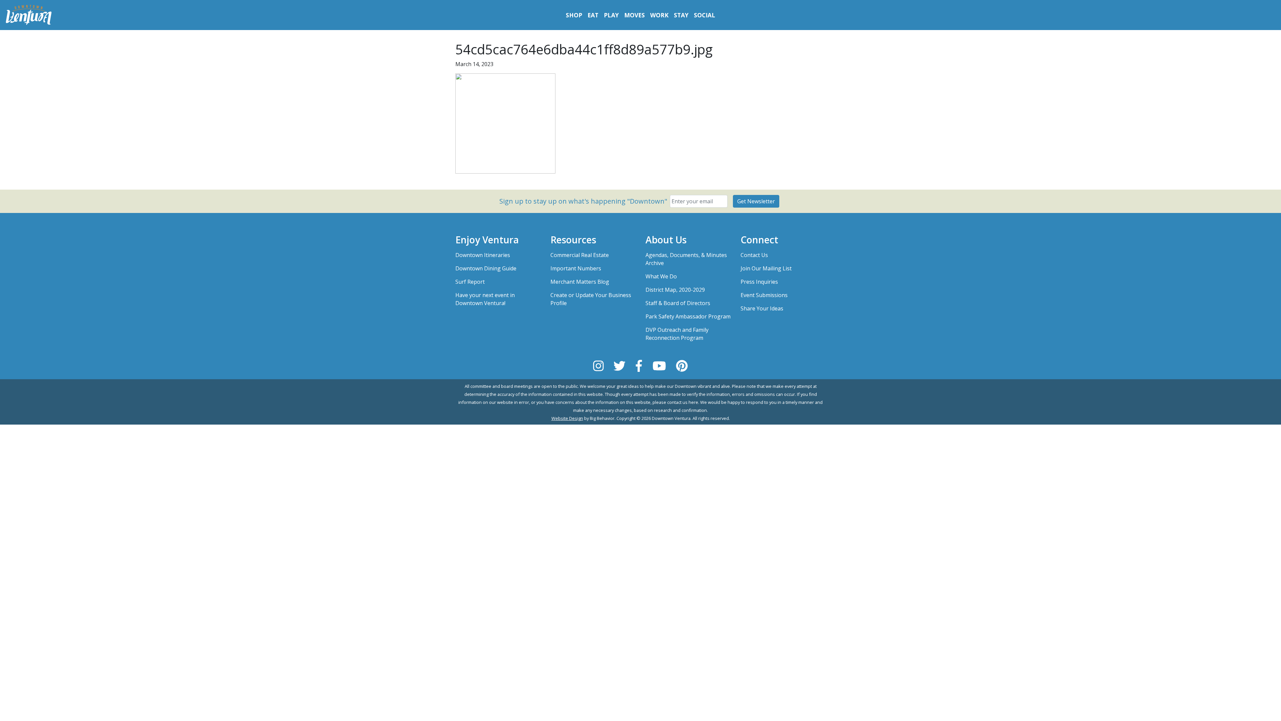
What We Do (661, 276)
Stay (681, 15)
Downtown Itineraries (482, 255)
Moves (634, 15)
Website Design (567, 418)
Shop (574, 15)
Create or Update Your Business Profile (590, 299)
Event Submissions (764, 295)
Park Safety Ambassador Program (688, 316)
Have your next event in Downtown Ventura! (485, 299)
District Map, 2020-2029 (675, 289)
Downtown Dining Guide (485, 268)
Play (611, 15)
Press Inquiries (759, 281)
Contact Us (754, 255)
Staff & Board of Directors (678, 303)
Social (704, 15)
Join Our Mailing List (766, 268)
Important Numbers (575, 268)
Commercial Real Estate (579, 255)
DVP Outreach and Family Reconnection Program (677, 333)
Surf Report (470, 281)
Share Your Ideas (762, 308)
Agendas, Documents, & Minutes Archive (686, 259)
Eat (592, 15)
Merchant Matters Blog (579, 281)
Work (659, 15)
